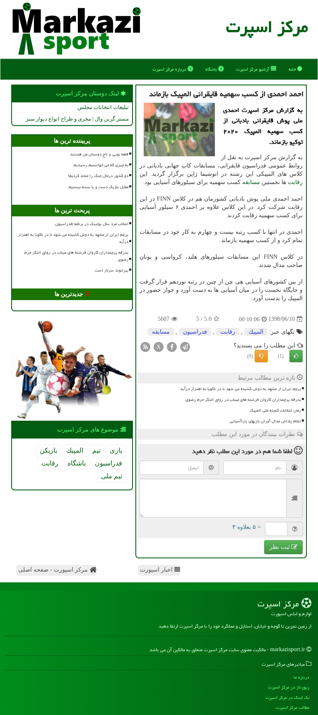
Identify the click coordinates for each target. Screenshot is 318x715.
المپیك (255, 332)
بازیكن (48, 450)
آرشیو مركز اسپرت (253, 69)
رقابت (295, 182)
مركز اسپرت (267, 26)
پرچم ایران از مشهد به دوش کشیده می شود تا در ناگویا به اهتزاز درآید (240, 389)
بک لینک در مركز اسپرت (287, 697)
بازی (116, 450)
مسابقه (251, 182)
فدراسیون (195, 332)
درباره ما (301, 677)
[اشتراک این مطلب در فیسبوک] (172, 346)
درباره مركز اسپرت (170, 69)
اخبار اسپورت (157, 570)
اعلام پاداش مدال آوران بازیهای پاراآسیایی (265, 421)
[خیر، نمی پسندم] (261, 356)
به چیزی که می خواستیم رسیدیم (101, 165)
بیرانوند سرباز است (111, 270)
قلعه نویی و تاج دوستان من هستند (99, 154)
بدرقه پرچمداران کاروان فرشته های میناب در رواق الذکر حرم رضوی (243, 399)
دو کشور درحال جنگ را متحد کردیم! (98, 176)
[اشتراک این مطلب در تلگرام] (185, 346)
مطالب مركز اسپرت (292, 707)
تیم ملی (111, 476)
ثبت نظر (281, 547)
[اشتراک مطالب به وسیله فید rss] (145, 346)
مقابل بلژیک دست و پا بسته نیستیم (98, 187)
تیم (96, 450)
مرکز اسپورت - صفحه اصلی (53, 570)
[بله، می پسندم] (296, 356)
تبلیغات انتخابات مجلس (103, 107)
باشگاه (211, 69)
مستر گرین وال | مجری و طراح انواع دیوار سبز (77, 119)
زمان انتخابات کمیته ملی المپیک (275, 410)
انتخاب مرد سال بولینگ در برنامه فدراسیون (91, 224)
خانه (293, 69)
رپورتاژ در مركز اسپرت (288, 687)
